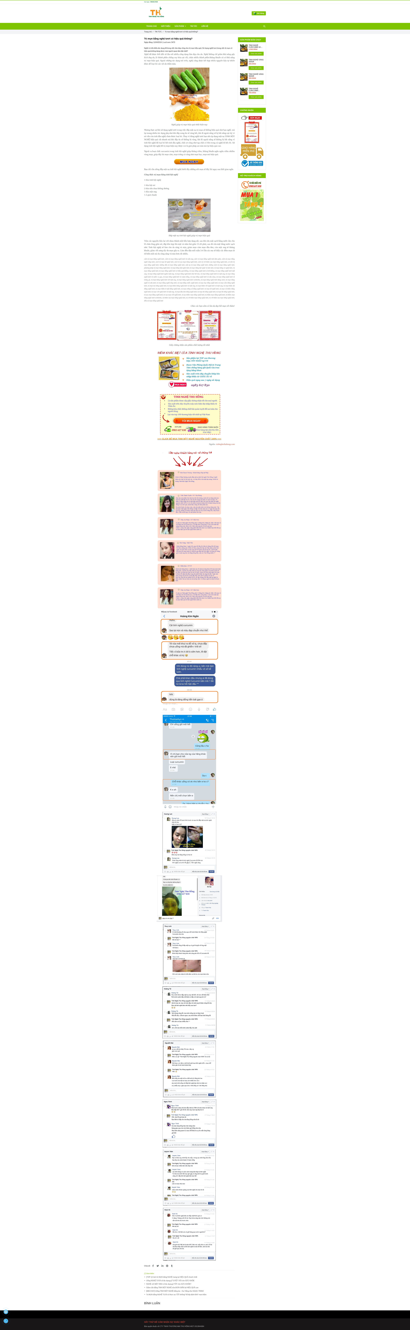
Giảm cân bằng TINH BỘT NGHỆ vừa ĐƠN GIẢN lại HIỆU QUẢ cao (172, 1287)
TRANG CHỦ (151, 26)
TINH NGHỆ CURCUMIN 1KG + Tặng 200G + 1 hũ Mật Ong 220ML (256, 46)
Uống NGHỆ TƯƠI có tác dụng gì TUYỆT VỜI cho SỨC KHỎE (170, 1280)
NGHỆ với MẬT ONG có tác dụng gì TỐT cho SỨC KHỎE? (168, 1284)
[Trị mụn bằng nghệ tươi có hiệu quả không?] (189, 160)
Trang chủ (148, 32)
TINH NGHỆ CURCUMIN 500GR (253, 90)
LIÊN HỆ (204, 26)
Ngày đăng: (148, 42)
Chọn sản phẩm (256, 53)
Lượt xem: (167, 42)
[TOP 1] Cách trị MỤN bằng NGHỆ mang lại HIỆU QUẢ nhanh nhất (171, 1277)
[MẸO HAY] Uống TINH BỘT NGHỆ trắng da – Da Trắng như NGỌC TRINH (175, 1291)
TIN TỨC (159, 32)
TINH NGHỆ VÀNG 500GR (256, 75)
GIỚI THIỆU (165, 26)
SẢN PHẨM (179, 26)
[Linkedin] (162, 1266)
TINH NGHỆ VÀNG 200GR (256, 61)
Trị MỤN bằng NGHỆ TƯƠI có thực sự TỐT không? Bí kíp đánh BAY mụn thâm (176, 1294)
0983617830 (154, 2)
